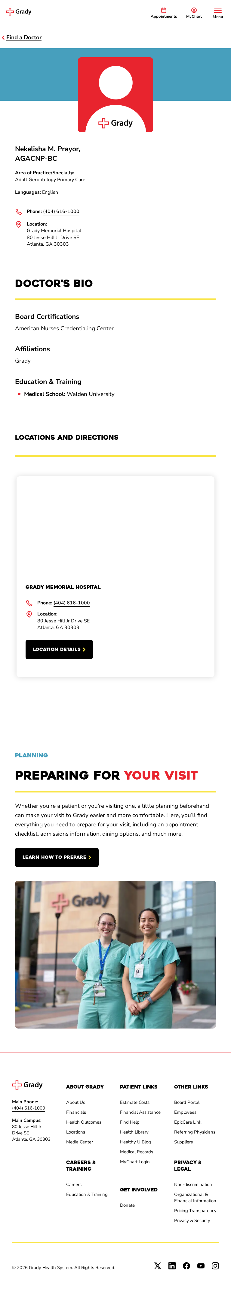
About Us (75, 1102)
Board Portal (186, 1102)
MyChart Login (135, 1162)
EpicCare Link (188, 1122)
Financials (76, 1112)
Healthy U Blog (135, 1142)
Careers (74, 1185)
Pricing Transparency (195, 1211)
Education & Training (87, 1194)
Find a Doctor (24, 37)
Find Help (130, 1122)
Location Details (57, 649)
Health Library (134, 1132)
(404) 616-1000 (61, 211)
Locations (75, 1132)
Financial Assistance (140, 1112)
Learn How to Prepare (54, 857)
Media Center (79, 1142)
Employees (185, 1112)
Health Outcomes (83, 1122)
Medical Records (136, 1152)
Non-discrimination (193, 1185)
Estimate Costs (134, 1102)
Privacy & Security (192, 1221)
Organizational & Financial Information (195, 1197)
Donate (127, 1205)
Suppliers (183, 1142)
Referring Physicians (194, 1132)
